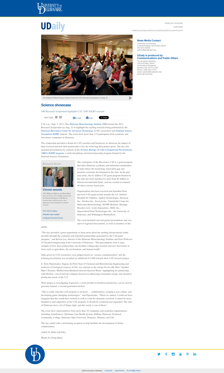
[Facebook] (166, 354)
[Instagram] (173, 354)
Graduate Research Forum (53, 218)
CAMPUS (135, 30)
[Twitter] (159, 354)
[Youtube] (180, 354)
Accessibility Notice (133, 370)
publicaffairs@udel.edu (146, 50)
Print (91, 118)
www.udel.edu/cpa (144, 74)
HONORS (159, 30)
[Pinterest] (187, 354)
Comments (108, 370)
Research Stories (52, 163)
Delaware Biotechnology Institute (85, 123)
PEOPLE (151, 30)
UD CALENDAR (177, 23)
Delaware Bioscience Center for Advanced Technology (67, 130)
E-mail (78, 118)
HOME (167, 23)
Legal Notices (119, 370)
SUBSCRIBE (178, 27)
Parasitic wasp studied (51, 214)
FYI (181, 30)
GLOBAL (143, 30)
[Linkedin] (194, 354)
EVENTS (167, 30)
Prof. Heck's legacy (50, 211)
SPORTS (175, 30)
